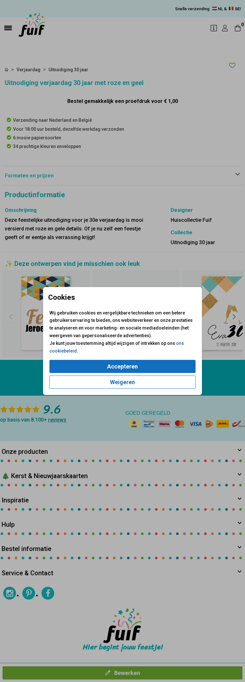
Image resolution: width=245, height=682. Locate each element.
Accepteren (122, 366)
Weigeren (122, 382)
